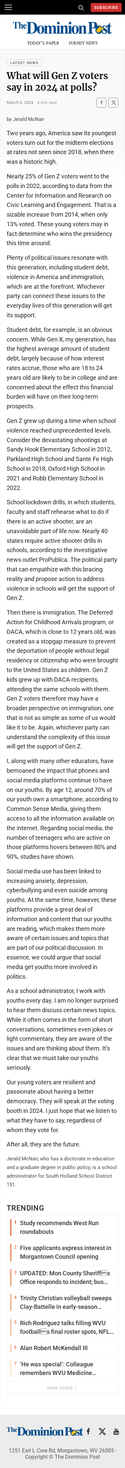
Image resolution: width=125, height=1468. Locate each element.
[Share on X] (113, 102)
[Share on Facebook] (101, 102)
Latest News (24, 63)
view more (60, 1387)
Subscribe (106, 7)
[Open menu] (8, 7)
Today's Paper (43, 43)
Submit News (83, 43)
